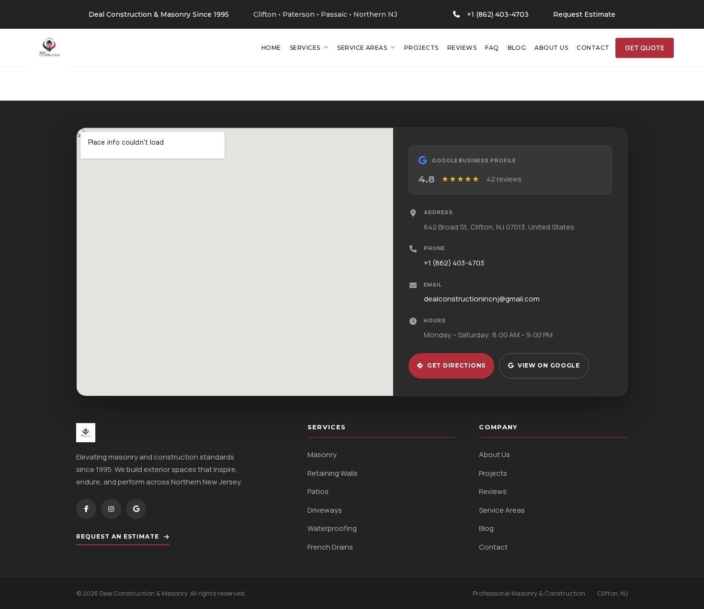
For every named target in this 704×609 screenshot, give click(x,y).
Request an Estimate (117, 536)
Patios (318, 491)
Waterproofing (332, 528)
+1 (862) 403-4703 (498, 14)
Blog (517, 47)
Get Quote (644, 47)
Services (305, 47)
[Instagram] (111, 509)
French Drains (330, 547)
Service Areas (362, 47)
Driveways (324, 510)
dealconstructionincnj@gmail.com (482, 299)
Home (271, 47)
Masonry (322, 454)
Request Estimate (584, 14)
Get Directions (456, 365)
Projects (421, 47)
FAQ (492, 47)
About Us (551, 47)
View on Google (549, 365)
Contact (593, 47)
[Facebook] (86, 509)
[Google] (136, 509)
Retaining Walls (332, 473)
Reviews (462, 47)
